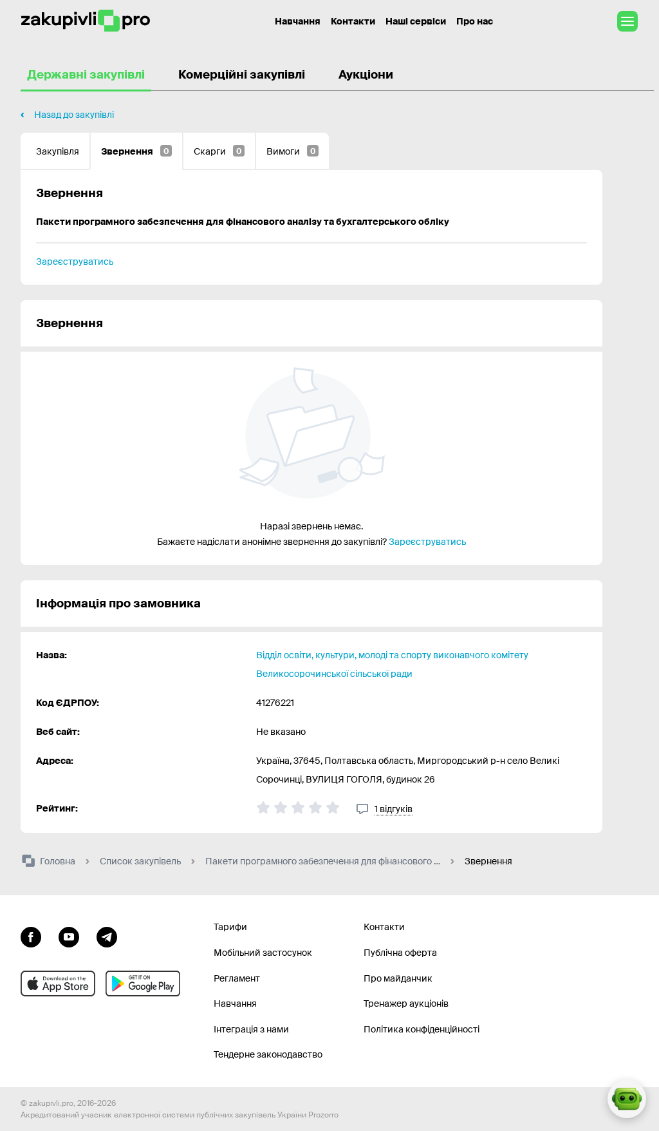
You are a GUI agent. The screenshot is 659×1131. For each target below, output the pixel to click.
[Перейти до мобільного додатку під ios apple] (58, 983)
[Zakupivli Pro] (85, 21)
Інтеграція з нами (251, 1029)
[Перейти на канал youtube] (69, 935)
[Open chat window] (627, 1098)
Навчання (297, 21)
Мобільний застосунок (263, 952)
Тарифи (230, 927)
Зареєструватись (74, 261)
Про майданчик (398, 978)
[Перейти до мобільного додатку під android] (143, 983)
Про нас (474, 21)
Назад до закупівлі (74, 114)
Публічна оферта (400, 952)
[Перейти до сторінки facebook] (31, 935)
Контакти (353, 21)
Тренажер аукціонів (406, 1003)
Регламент (237, 978)
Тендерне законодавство (268, 1054)
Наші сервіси (415, 21)
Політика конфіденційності (421, 1029)
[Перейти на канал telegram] (107, 935)
